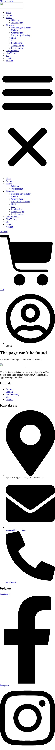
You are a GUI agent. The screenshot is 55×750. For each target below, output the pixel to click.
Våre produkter (12, 50)
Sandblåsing (16, 43)
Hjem (8, 12)
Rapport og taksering (20, 35)
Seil (7, 55)
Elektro (14, 30)
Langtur (9, 58)
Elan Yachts (11, 53)
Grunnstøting (17, 33)
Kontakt (9, 60)
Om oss (9, 15)
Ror (13, 40)
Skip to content (6, 1)
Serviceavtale (17, 48)
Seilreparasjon (17, 45)
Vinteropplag (17, 22)
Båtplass (15, 20)
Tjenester (10, 25)
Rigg (13, 38)
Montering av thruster (20, 27)
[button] (27, 119)
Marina (9, 17)
